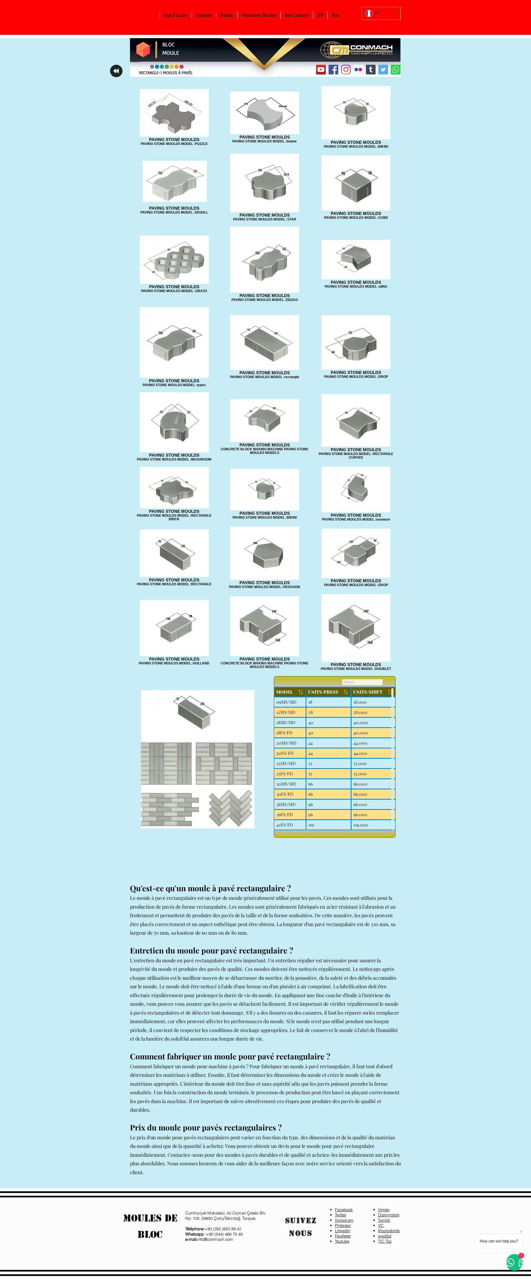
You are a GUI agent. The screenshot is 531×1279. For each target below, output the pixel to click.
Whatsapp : (195, 1234)
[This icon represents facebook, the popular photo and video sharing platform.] (333, 69)
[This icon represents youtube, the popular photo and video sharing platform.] (321, 69)
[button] (204, 15)
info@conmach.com (209, 1239)
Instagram (344, 1220)
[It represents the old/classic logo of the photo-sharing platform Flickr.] (358, 69)
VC (381, 1225)
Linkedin (342, 1230)
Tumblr (384, 1220)
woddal (384, 1236)
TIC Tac (385, 1241)
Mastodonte (389, 1230)
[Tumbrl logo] (371, 69)
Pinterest (343, 1225)
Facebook (344, 1209)
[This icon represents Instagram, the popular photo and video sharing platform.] (346, 69)
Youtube (342, 1241)
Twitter (340, 1215)
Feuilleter (343, 1236)
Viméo (383, 1209)
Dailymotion (388, 1215)
